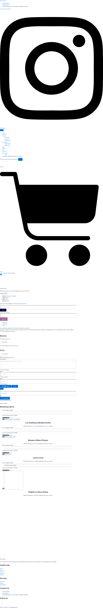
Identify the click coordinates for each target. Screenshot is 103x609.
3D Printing (7, 137)
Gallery (3, 148)
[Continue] (2, 389)
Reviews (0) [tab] (4, 324)
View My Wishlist (3, 286)
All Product (5, 273)
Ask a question (5, 398)
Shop (3, 150)
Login (6, 154)
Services (4, 135)
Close (8, 286)
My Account (4, 153)
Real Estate (7, 145)
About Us (4, 134)
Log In (17, 345)
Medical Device (8, 143)
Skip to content (3, 0)
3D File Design (8, 140)
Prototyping (4, 142)
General (19, 303)
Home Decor (24, 303)
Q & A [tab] (3, 325)
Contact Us (4, 151)
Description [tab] (4, 322)
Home (3, 132)
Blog (3, 146)
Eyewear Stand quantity (4, 312)
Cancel (14, 386)
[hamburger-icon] (2, 130)
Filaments (7, 139)
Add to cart (3, 319)
